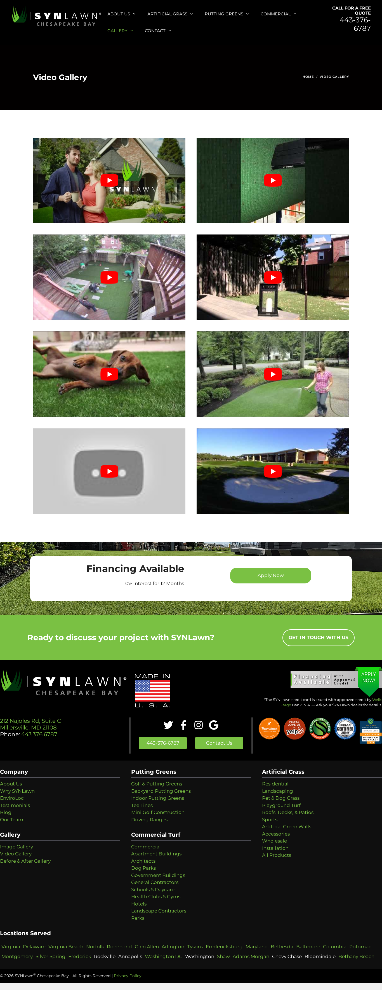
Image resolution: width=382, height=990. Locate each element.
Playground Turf (281, 805)
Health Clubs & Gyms (155, 896)
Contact (155, 30)
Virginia (10, 946)
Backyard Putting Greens (161, 791)
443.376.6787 (38, 734)
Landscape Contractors (158, 911)
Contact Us (219, 743)
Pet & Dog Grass (281, 798)
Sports (269, 819)
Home (308, 77)
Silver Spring (50, 956)
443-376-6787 (355, 24)
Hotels (139, 904)
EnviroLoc (12, 798)
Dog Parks (143, 868)
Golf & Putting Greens (156, 784)
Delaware (34, 946)
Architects (143, 861)
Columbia (334, 946)
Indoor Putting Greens (157, 798)
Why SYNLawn (17, 791)
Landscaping (277, 791)
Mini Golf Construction (158, 812)
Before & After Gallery (25, 861)
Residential (275, 784)
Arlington (173, 946)
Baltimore (308, 946)
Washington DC (163, 956)
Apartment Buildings (156, 854)
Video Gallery (334, 77)
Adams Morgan (251, 956)
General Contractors (154, 882)
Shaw (223, 956)
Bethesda (282, 946)
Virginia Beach (65, 946)
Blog (5, 812)
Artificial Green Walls (286, 826)
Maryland (257, 946)
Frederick (79, 956)
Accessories (276, 834)
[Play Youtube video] (109, 180)
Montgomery (17, 956)
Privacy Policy (128, 975)
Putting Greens (224, 14)
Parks (137, 918)
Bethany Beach (356, 956)
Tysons (195, 946)
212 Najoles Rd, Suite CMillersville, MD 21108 (30, 724)
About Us (118, 14)
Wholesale (274, 841)
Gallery (117, 30)
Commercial (276, 14)
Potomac (360, 946)
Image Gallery (16, 847)
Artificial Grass (167, 14)
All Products (276, 855)
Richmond (119, 946)
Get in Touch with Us (318, 637)
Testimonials (15, 805)
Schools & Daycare (153, 889)
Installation (275, 848)
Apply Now (271, 575)
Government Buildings (158, 875)
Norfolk (95, 946)
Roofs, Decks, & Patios (287, 812)
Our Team (11, 819)
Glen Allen (147, 946)
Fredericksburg (224, 946)
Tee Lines (142, 805)
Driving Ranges (149, 819)
